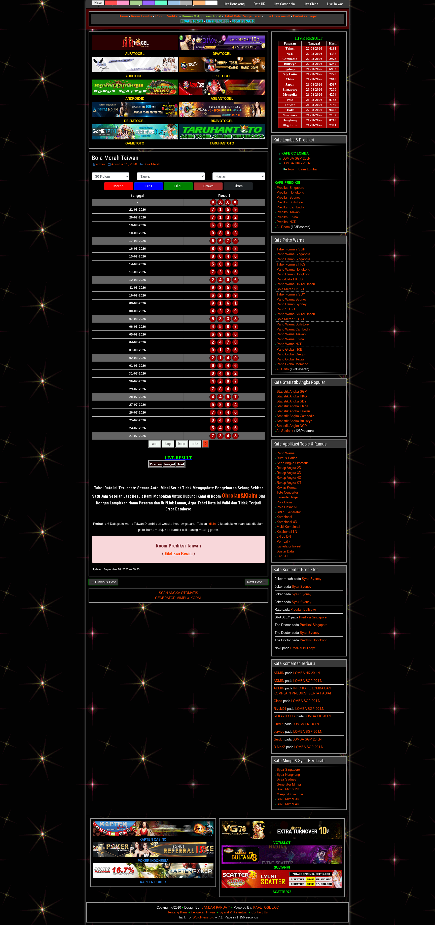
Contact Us (259, 912)
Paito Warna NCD (289, 344)
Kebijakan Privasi (203, 912)
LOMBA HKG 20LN (296, 163)
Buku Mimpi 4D (288, 804)
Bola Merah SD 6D (290, 319)
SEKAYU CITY (285, 716)
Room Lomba (141, 16)
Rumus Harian (287, 458)
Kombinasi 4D (287, 522)
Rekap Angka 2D (289, 468)
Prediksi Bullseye (303, 609)
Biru (149, 186)
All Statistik (284, 431)
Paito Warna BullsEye (293, 324)
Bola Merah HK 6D (290, 289)
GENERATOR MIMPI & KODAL (178, 598)
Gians (278, 701)
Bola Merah (151, 164)
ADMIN (279, 673)
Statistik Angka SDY (292, 401)
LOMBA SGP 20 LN (307, 681)
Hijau (178, 186)
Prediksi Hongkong (290, 192)
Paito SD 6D (286, 309)
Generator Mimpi (289, 784)
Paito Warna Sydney (292, 299)
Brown (208, 186)
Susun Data (285, 551)
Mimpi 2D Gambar (290, 794)
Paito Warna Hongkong (293, 269)
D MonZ (279, 747)
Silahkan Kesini (178, 553)
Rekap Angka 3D (289, 473)
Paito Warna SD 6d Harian (296, 314)
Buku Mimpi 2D (288, 789)
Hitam (238, 186)
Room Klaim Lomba (302, 169)
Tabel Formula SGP (291, 249)
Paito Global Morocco (292, 364)
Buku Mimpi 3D (288, 799)
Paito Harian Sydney (292, 304)
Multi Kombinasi (288, 527)
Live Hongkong (234, 4)
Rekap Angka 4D (289, 477)
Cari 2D (282, 556)
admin (100, 164)
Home (123, 16)
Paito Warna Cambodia (293, 329)
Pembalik (283, 541)
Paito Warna (286, 453)
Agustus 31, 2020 (124, 164)
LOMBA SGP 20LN (296, 158)
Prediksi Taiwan (288, 212)
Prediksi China (287, 217)
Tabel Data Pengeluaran (243, 16)
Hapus (98, 3)
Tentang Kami (177, 912)
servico (279, 731)
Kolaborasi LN (287, 532)
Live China (311, 4)
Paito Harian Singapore (293, 259)
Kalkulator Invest (289, 546)
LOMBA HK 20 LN (306, 673)
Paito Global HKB (289, 349)
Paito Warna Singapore (293, 254)
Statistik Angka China (292, 406)
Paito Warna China (290, 339)
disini (212, 524)
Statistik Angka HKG (292, 396)
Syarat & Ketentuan (234, 912)
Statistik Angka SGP (292, 391)
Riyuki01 (280, 709)
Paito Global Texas (290, 359)
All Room (283, 227)
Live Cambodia (284, 4)
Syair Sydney (311, 579)
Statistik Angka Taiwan (293, 411)
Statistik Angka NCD (292, 426)
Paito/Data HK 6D (290, 279)
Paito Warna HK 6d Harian (296, 284)
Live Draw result (277, 16)
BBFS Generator (289, 512)
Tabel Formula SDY (291, 294)
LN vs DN (284, 536)
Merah (119, 186)
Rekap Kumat (287, 487)
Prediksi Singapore (290, 188)
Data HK (259, 4)
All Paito (282, 369)
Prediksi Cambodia (290, 207)
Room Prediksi (166, 16)
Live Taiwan (335, 4)
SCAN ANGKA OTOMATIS (178, 593)
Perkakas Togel (305, 16)
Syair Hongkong (288, 774)
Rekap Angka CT (289, 483)
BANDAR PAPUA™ (215, 907)
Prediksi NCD (286, 222)
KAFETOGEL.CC (266, 907)
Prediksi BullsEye (290, 202)
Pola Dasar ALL (288, 507)
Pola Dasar (285, 502)
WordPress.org (203, 917)
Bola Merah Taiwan (115, 157)
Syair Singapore (288, 769)
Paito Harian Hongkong (293, 274)
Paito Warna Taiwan (291, 334)
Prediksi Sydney (289, 197)
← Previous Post (103, 582)
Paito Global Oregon (291, 354)
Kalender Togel (287, 497)
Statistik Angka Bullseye (294, 421)
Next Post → (256, 582)
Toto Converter (287, 492)
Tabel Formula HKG (291, 264)
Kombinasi (284, 517)
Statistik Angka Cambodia (295, 416)
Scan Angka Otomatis (293, 463)
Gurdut (278, 724)
